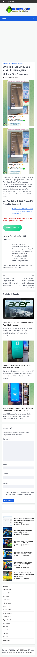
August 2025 (6, 596)
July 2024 (5, 627)
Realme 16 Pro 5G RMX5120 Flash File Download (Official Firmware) (23, 542)
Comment (7, 439)
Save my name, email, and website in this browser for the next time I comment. (20, 493)
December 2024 (7, 610)
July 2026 (5, 586)
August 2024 (6, 623)
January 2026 (6, 593)
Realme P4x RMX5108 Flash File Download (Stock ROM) (23, 531)
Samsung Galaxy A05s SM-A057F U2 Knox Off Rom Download (17, 366)
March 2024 (6, 640)
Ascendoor (11, 652)
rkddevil (7, 78)
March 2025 (6, 600)
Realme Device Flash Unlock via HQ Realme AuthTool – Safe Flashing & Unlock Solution (24, 520)
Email (5, 474)
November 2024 (7, 613)
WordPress (28, 652)
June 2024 (5, 630)
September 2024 (7, 620)
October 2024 (7, 617)
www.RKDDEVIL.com (21, 650)
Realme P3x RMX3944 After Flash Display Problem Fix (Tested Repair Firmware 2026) (24, 574)
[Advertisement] (18, 41)
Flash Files (6, 64)
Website (5, 483)
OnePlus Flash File (16, 64)
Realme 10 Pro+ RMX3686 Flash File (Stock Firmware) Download (23, 553)
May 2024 (5, 633)
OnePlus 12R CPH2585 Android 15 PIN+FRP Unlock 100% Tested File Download (22, 211)
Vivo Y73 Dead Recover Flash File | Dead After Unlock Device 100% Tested (18, 409)
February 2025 (7, 603)
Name (5, 464)
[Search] (33, 18)
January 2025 (6, 606)
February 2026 (7, 590)
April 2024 (6, 637)
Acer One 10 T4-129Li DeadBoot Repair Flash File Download (18, 324)
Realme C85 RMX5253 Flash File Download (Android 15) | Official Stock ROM (23, 563)
